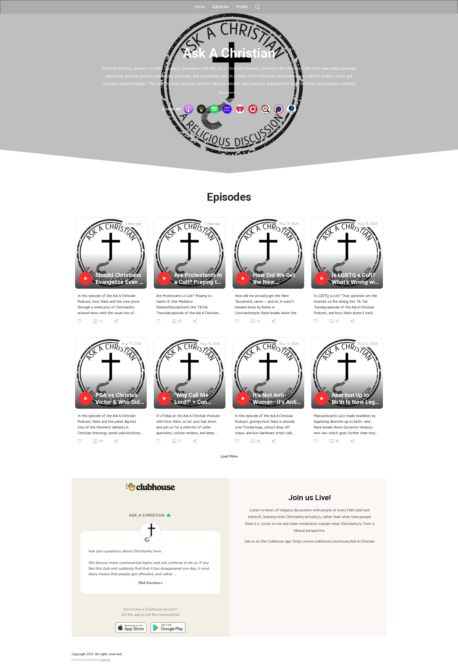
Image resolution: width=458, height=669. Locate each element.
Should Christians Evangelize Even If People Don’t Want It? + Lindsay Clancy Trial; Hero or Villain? (119, 279)
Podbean (104, 659)
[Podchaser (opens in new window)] (278, 109)
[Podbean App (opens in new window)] (201, 109)
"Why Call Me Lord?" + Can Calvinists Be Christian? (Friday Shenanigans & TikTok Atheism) (197, 399)
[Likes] (80, 320)
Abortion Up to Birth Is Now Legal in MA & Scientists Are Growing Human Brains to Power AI (356, 399)
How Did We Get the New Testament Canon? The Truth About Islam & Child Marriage (277, 279)
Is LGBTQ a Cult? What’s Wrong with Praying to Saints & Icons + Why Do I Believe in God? (356, 279)
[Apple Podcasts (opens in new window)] (188, 109)
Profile (242, 7)
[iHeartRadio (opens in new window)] (240, 109)
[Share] (116, 321)
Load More (229, 456)
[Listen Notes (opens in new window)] (265, 109)
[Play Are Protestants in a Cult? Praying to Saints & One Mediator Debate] (164, 278)
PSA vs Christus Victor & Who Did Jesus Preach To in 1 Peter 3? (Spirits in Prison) (118, 399)
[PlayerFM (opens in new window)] (252, 109)
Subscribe (220, 7)
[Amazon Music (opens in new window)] (227, 109)
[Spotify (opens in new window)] (214, 109)
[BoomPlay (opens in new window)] (291, 109)
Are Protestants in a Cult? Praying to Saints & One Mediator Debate (198, 279)
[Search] (257, 7)
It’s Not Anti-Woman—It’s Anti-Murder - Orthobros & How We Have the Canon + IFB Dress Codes (277, 399)
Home (200, 7)
